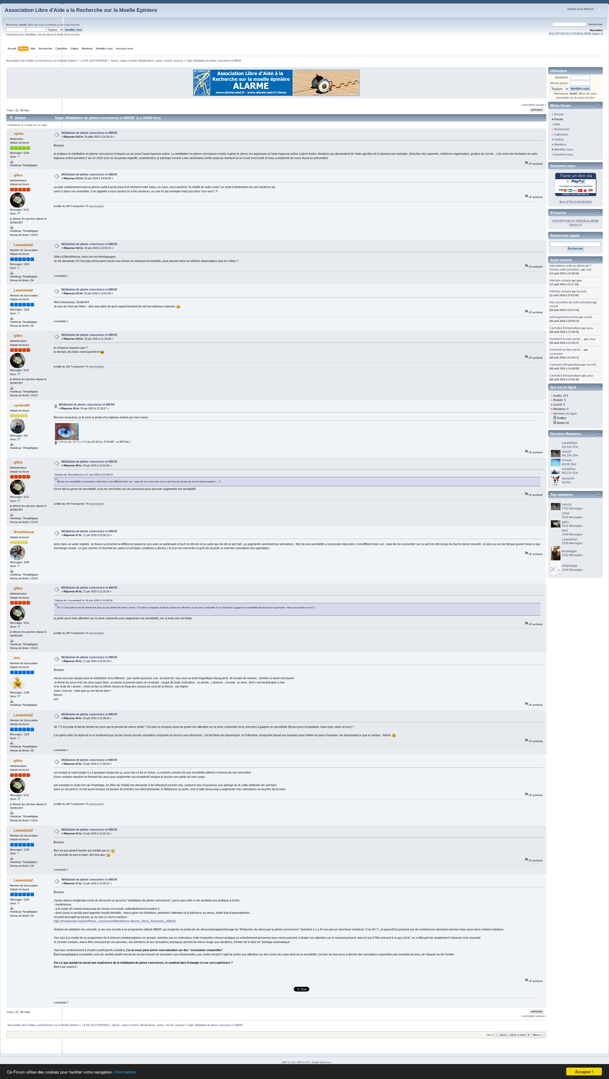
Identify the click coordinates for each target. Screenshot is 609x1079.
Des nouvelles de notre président (571, 302)
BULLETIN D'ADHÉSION (576, 202)
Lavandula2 (23, 245)
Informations (125, 1072)
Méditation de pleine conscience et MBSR (89, 133)
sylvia (159, 60)
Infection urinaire (560, 280)
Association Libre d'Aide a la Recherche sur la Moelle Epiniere (81, 10)
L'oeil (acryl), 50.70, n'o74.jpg (74, 441)
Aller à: (490, 1035)
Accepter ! (584, 1071)
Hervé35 (581, 291)
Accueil (559, 114)
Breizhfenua (24, 532)
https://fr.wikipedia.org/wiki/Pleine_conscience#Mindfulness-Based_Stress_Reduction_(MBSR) (115, 921)
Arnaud (566, 460)
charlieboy (568, 469)
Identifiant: (561, 77)
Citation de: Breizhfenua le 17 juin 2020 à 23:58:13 (83, 474)
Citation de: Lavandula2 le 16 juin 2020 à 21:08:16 (83, 600)
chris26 (168, 60)
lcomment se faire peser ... (566, 339)
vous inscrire (71, 24)
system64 (21, 405)
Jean (589, 269)
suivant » (540, 104)
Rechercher (562, 129)
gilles (18, 175)
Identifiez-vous (563, 149)
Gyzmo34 (568, 478)
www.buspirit (96, 206)
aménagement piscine (564, 317)
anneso (178, 60)
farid (565, 530)
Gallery (559, 139)
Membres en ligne (565, 413)
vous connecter (48, 24)
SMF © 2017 (304, 1062)
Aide (557, 124)
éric (17, 658)
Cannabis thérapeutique (565, 328)
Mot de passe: (559, 83)
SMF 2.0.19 (288, 1062)
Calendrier (561, 134)
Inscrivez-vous (563, 154)
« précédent (528, 104)
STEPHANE (569, 566)
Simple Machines (321, 1062)
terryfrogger (569, 551)
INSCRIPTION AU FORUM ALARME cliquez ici (576, 33)
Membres (560, 144)
